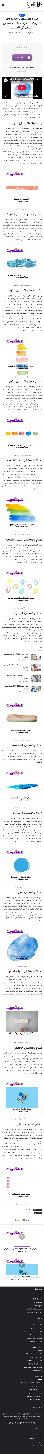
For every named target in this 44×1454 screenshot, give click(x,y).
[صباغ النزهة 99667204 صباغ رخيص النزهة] (36, 678)
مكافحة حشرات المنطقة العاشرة (31, 1382)
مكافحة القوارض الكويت (34, 1396)
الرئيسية (39, 1435)
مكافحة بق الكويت (36, 1386)
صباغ (17, 114)
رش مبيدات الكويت (36, 1389)
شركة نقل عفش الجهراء (34, 1360)
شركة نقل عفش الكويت (34, 1364)
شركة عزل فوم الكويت (35, 1342)
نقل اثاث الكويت (37, 1371)
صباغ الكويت (38, 1306)
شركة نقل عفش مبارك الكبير (33, 1367)
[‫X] (31, 1423)
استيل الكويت (38, 1302)
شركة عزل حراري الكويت (34, 1338)
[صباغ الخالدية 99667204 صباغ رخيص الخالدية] (36, 668)
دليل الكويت (23, 117)
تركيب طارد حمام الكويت (34, 1393)
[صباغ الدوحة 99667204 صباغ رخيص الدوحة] (36, 689)
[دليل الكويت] (33, 5)
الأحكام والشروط (37, 1445)
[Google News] (22, 1220)
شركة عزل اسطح (36, 1324)
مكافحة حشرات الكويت (35, 1400)
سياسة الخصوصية (36, 1438)
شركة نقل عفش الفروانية (34, 1353)
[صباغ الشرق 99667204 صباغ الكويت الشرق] (36, 657)
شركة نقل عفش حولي (35, 1357)
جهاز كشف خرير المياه (35, 1312)
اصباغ (22, 15)
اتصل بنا (39, 1442)
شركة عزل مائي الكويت (35, 1335)
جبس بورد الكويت (36, 1299)
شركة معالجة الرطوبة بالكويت (33, 1331)
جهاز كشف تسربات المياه (34, 1309)
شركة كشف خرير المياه (35, 1328)
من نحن (39, 1449)
